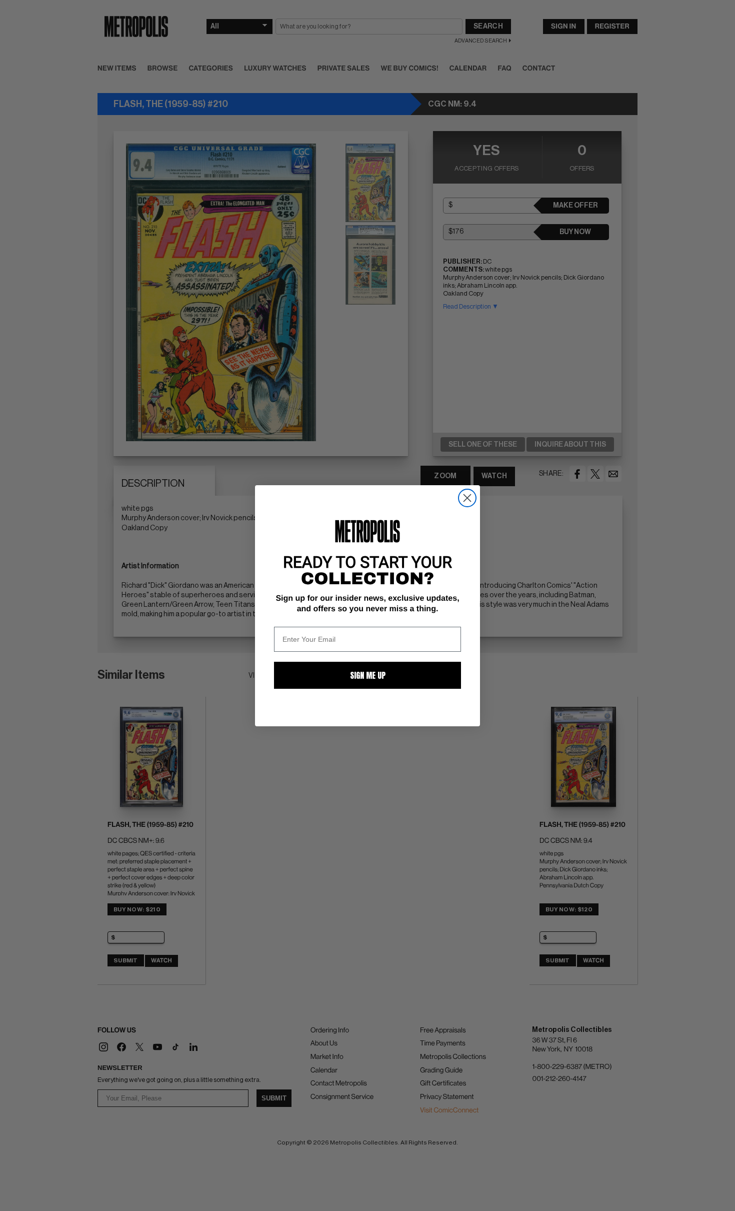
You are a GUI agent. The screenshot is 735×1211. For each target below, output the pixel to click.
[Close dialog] (467, 498)
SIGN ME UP (368, 675)
